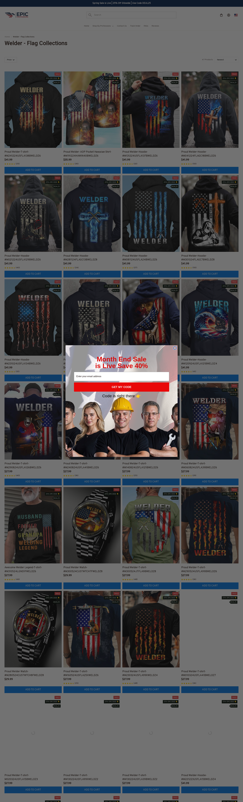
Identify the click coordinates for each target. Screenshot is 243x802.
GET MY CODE (121, 387)
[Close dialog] (174, 348)
